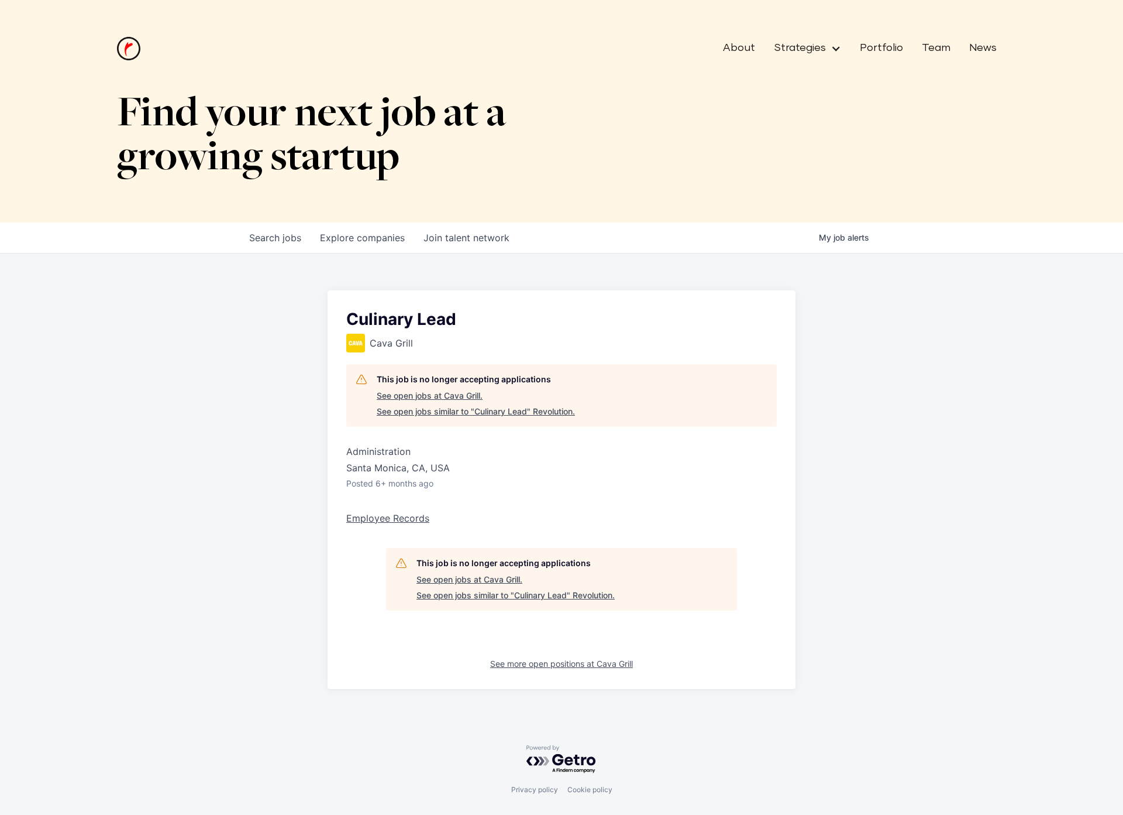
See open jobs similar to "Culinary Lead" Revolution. (476, 411)
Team (936, 48)
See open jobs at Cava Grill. (430, 395)
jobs (275, 238)
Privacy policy (534, 789)
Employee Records (387, 518)
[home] (128, 48)
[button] (802, 48)
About (739, 48)
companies (362, 238)
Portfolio (881, 48)
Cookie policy (589, 789)
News (983, 48)
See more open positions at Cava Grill (561, 664)
